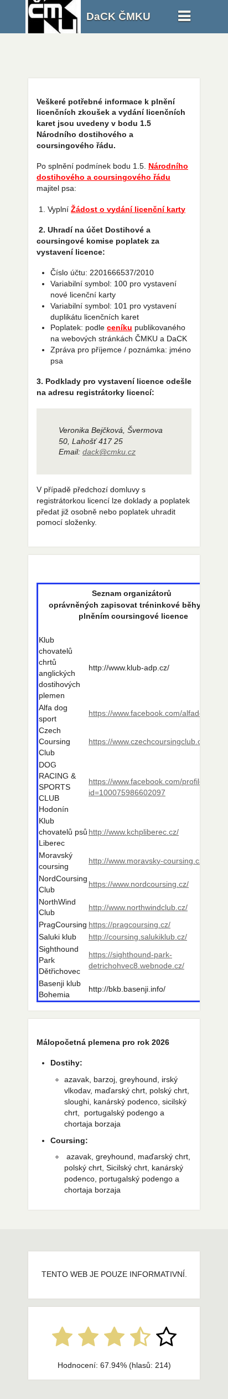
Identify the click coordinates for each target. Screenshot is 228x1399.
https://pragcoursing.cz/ (129, 924)
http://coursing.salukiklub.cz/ (138, 936)
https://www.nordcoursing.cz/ (139, 884)
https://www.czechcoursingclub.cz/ (148, 741)
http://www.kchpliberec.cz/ (134, 831)
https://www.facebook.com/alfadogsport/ (158, 713)
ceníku (119, 327)
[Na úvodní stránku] (53, 30)
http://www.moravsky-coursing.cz (146, 860)
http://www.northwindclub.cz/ (138, 907)
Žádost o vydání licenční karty (128, 209)
